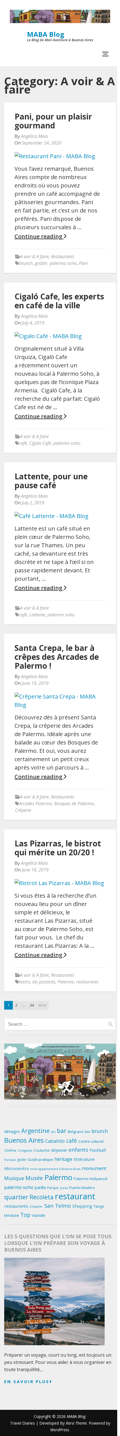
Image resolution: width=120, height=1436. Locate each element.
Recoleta (42, 1197)
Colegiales (25, 1150)
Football (98, 1150)
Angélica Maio (34, 136)
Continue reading (39, 236)
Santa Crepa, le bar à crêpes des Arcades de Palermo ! (57, 657)
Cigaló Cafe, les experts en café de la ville (59, 301)
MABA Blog (45, 34)
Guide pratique (40, 1159)
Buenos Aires (24, 1140)
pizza (64, 1188)
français (10, 1160)
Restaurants (62, 256)
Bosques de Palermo (74, 803)
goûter (41, 263)
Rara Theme (76, 1423)
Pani (83, 263)
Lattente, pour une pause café (51, 480)
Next (42, 1005)
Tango (98, 1206)
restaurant (75, 1196)
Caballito (55, 1141)
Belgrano (75, 1131)
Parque (53, 1187)
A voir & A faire (34, 256)
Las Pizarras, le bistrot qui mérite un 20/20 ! (58, 848)
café (23, 443)
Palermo (65, 982)
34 (32, 1005)
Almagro (12, 1131)
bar (61, 1131)
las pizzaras (43, 982)
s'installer (36, 1206)
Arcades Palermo (35, 803)
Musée (34, 1178)
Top (25, 1214)
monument (94, 1168)
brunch (26, 263)
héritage (63, 1159)
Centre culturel (91, 1141)
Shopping (82, 1206)
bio (87, 1131)
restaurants (87, 982)
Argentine (35, 1131)
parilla (40, 1187)
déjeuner (59, 1150)
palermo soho (63, 263)
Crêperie (23, 810)
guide (21, 1159)
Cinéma (10, 1150)
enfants (78, 1149)
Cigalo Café (40, 443)
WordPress (59, 1429)
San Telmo (57, 1205)
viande (38, 1215)
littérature (84, 1159)
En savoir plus (26, 1381)
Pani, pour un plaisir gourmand (53, 121)
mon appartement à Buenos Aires (55, 1169)
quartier (16, 1197)
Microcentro (16, 1168)
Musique (14, 1178)
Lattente (37, 615)
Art (53, 1132)
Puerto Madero (82, 1187)
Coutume (41, 1150)
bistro (24, 982)
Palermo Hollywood (90, 1178)
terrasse (11, 1215)
